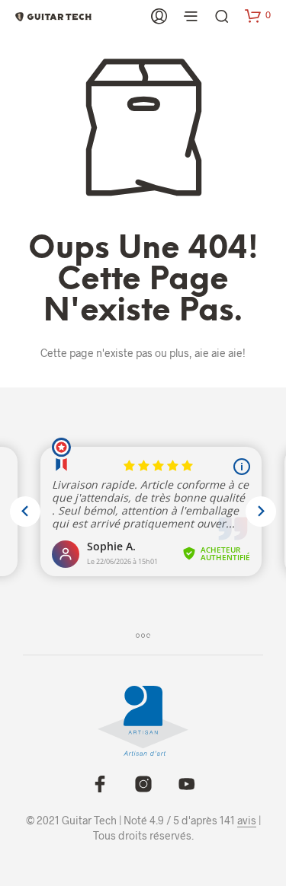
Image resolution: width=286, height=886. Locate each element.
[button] (258, 15)
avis (246, 820)
